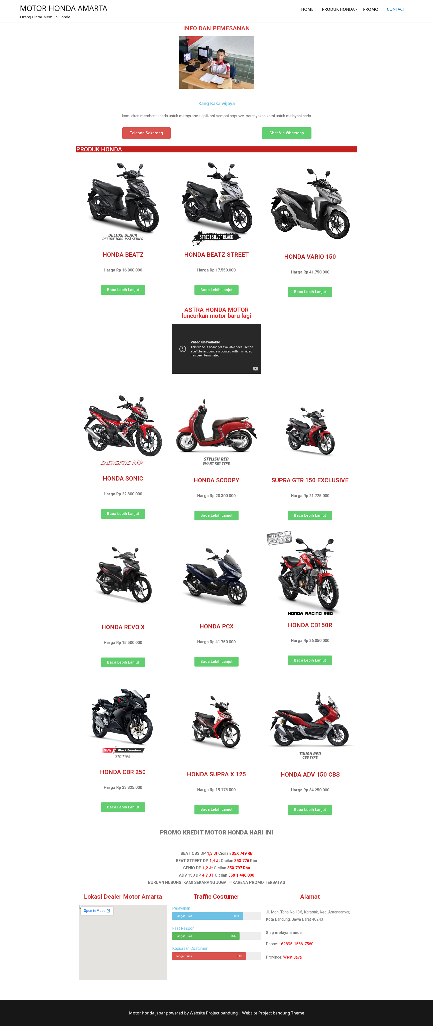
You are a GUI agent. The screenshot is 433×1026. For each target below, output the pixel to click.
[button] (146, 133)
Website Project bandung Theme (273, 1013)
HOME (307, 9)
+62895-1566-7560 (296, 944)
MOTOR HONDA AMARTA (63, 8)
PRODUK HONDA (338, 9)
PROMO (370, 9)
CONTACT (396, 9)
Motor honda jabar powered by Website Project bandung (184, 1013)
